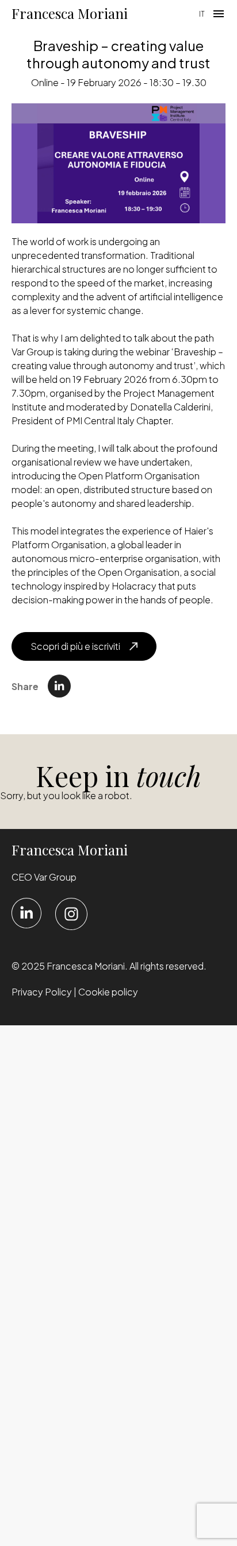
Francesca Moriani (70, 13)
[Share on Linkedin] (59, 686)
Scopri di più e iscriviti (75, 646)
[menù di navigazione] (218, 14)
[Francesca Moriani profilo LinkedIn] (26, 913)
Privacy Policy (42, 992)
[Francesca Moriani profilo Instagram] (71, 914)
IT (202, 14)
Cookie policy (108, 992)
